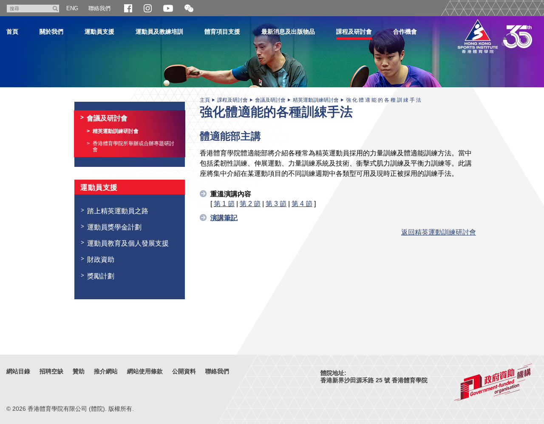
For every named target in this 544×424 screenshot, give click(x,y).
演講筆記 (224, 217)
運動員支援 (99, 31)
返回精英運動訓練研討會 (438, 232)
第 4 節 (302, 203)
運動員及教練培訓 (159, 31)
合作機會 (405, 31)
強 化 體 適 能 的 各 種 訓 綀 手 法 (383, 100)
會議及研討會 (270, 100)
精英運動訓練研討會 (316, 100)
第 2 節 (250, 203)
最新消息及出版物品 (288, 31)
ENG (72, 8)
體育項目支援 (222, 31)
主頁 (205, 100)
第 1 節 (224, 203)
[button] (188, 9)
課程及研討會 (354, 31)
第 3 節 (276, 203)
